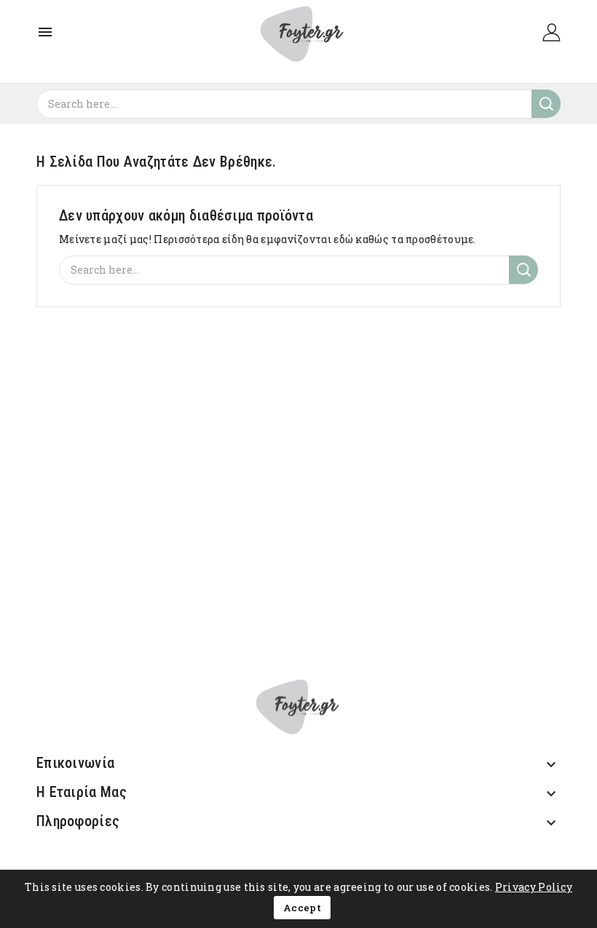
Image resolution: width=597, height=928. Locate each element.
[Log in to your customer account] (551, 31)
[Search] (546, 104)
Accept (302, 907)
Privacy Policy (533, 887)
